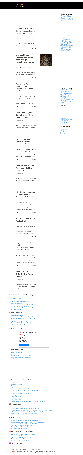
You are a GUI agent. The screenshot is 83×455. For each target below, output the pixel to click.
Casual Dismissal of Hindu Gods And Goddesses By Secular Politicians (27, 422)
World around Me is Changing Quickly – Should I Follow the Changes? (66, 113)
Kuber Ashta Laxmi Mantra (64, 100)
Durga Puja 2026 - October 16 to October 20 (21, 395)
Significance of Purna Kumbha (65, 30)
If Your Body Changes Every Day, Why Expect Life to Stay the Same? (24, 141)
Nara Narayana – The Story (64, 35)
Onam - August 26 (15, 382)
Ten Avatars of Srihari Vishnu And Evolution (21, 323)
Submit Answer (24, 345)
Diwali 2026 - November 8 (17, 396)
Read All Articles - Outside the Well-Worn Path (22, 440)
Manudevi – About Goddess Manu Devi (66, 34)
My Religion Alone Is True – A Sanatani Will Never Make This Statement (66, 142)
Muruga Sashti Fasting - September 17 (20, 306)
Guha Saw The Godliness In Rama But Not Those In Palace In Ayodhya (27, 411)
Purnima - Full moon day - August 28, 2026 (21, 300)
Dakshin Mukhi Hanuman (64, 33)
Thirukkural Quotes (63, 133)
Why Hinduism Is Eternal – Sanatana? (66, 143)
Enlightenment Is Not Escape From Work (20, 435)
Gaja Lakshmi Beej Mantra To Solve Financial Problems (66, 97)
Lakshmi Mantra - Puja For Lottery (65, 95)
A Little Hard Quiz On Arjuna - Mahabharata (21, 355)
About (16, 6)
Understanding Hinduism (17, 315)
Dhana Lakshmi (62, 98)
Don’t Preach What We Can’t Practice (66, 106)
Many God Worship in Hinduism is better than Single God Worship (66, 110)
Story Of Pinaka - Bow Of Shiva (65, 121)
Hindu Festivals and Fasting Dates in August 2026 (22, 307)
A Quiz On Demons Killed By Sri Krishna (21, 357)
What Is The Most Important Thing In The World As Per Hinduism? (66, 50)
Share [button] (17, 106)
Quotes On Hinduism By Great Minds (19, 319)
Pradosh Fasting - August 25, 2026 (19, 298)
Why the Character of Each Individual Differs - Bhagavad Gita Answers (26, 194)
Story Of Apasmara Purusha (64, 120)
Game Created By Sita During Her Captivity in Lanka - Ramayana (24, 115)
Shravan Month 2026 (16, 309)
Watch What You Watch (64, 111)
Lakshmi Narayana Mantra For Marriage (66, 99)
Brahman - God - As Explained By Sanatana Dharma (65, 145)
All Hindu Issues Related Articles (19, 428)
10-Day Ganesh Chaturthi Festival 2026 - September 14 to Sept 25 (26, 390)
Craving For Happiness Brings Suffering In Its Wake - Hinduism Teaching (66, 46)
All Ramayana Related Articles (18, 414)
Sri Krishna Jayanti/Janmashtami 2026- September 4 (23, 389)
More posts (34, 295)
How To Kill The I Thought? (64, 15)
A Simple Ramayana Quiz (17, 352)
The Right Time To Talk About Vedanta (66, 18)
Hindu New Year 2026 (16, 387)
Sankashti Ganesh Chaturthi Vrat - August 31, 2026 (23, 301)
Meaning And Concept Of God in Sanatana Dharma (65, 140)
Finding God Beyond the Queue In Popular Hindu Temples (24, 420)
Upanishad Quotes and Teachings (65, 127)
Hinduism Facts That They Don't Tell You (20, 324)
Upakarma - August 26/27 (17, 384)
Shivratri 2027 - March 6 (16, 398)
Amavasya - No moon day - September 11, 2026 (22, 304)
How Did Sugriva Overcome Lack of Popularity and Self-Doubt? (26, 408)
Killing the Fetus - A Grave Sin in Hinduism (21, 426)
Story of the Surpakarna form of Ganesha (66, 28)
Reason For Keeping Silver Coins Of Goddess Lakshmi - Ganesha (66, 94)
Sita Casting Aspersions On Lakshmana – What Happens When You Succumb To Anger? (31, 410)
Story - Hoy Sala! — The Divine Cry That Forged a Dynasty (25, 274)
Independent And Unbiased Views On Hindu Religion (23, 318)
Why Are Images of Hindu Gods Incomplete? (21, 437)
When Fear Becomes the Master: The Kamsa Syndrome (24, 439)
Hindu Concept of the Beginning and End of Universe (23, 316)
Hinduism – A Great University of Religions (21, 326)
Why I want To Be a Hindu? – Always (19, 321)
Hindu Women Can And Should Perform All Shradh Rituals (25, 423)
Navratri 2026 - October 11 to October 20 (20, 393)
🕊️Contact (21, 6)
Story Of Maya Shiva (63, 118)
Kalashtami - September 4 (17, 303)
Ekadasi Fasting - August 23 (17, 297)
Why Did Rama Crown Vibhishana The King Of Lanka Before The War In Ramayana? (31, 407)
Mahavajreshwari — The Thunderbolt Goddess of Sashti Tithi (25, 168)
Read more (34, 48)
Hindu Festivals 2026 (16, 399)
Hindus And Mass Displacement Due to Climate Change (24, 425)
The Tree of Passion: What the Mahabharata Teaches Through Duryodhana (26, 31)
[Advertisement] (34, 17)
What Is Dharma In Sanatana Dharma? (66, 138)
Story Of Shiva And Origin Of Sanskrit (66, 119)
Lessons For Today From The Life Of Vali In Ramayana (24, 413)
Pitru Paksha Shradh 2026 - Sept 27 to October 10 (22, 392)
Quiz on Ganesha (15, 354)
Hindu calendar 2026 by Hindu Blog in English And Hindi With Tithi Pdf (28, 401)
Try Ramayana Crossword (17, 358)
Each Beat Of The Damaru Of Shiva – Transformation (23, 434)
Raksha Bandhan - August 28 (17, 385)
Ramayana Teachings (63, 128)
